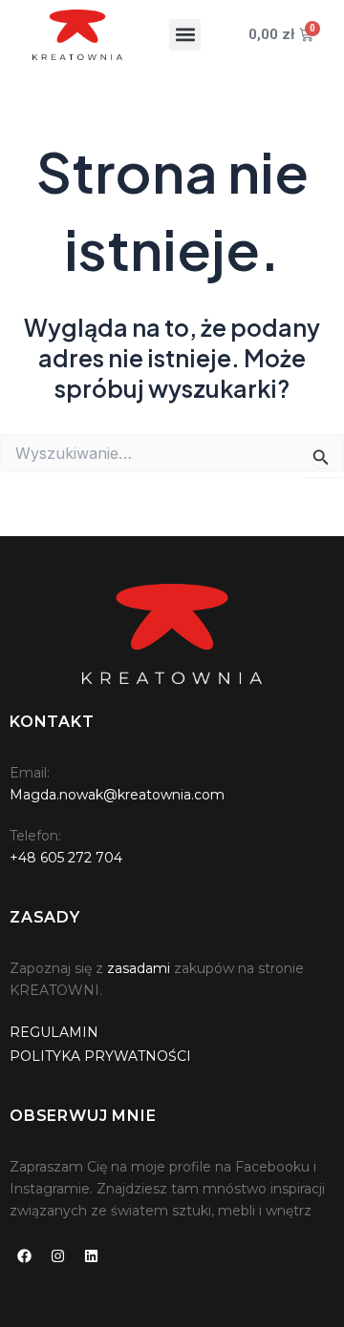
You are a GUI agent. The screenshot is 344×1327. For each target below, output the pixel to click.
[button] (185, 35)
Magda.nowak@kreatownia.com (117, 794)
